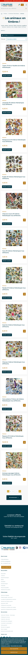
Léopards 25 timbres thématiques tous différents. (13, 103)
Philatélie (3, 585)
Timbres (3, 575)
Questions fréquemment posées (8, 609)
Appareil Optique (5, 577)
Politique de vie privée (6, 605)
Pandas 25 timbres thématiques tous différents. (14, 289)
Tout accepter (14, 648)
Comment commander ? (6, 623)
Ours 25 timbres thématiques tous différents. (13, 251)
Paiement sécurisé (5, 619)
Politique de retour (5, 617)
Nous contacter (6, 567)
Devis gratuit (4, 625)
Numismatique (4, 583)
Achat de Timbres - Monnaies (8, 615)
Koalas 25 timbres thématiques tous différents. (13, 177)
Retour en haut (14, 497)
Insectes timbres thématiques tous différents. (13, 326)
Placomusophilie (5, 587)
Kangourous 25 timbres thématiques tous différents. (14, 140)
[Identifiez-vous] (22, 5)
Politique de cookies (5, 645)
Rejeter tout (14, 652)
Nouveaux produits (12, 39)
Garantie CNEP (4, 603)
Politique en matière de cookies (8, 607)
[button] (14, 35)
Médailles (3, 581)
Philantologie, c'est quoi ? (7, 597)
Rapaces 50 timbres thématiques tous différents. (12, 437)
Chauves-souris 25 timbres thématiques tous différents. (11, 214)
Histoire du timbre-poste (7, 601)
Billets (2, 579)
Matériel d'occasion (5, 589)
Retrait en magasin (5, 627)
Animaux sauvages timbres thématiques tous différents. (11, 474)
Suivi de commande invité (7, 631)
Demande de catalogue (6, 621)
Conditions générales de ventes (8, 599)
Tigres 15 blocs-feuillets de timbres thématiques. (13, 66)
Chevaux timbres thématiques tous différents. (13, 363)
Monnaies (3, 573)
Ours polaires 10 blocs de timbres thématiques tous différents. (13, 400)
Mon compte (4, 629)
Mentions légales (5, 595)
